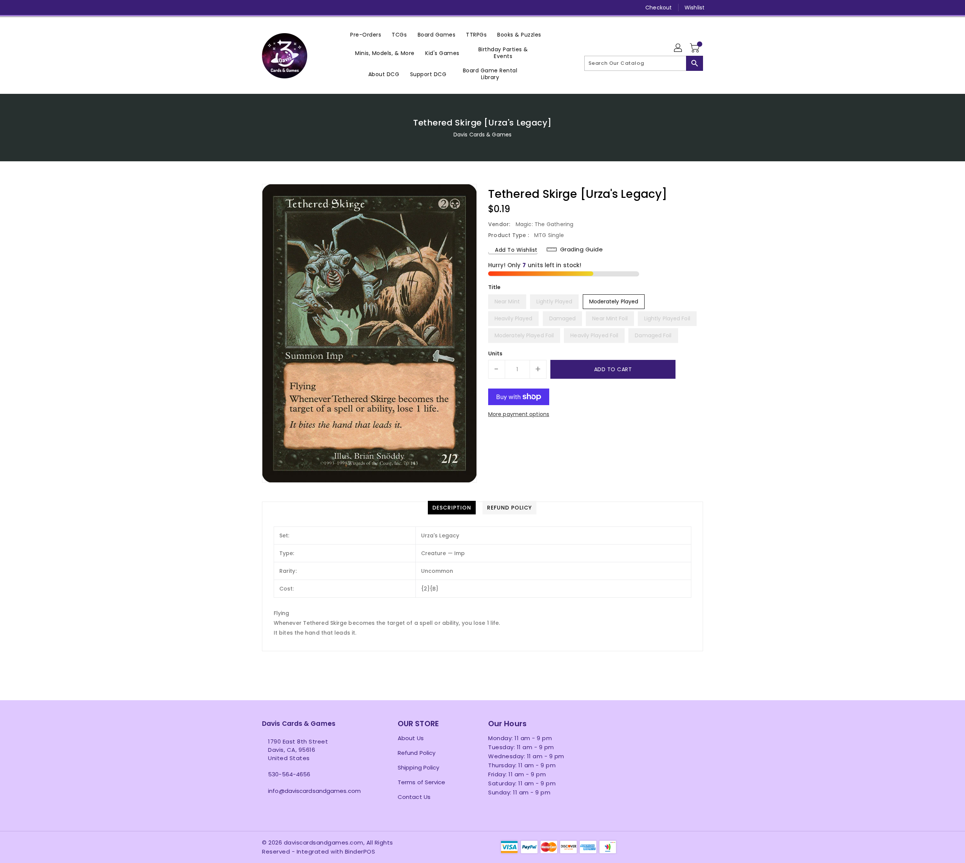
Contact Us (414, 797)
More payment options (518, 414)
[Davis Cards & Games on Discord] (308, 7)
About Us (411, 738)
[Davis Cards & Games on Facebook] (251, 7)
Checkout (658, 7)
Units (495, 353)
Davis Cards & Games (482, 134)
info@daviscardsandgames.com (314, 791)
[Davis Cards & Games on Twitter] (265, 7)
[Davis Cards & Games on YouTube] (294, 7)
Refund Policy (416, 753)
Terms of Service (422, 782)
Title (494, 287)
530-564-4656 (289, 774)
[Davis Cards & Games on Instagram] (280, 7)
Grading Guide (581, 249)
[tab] (452, 507)
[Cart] (695, 48)
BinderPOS (360, 851)
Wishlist (695, 7)
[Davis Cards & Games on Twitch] (323, 7)
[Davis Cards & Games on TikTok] (337, 7)
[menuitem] (366, 34)
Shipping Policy (419, 767)
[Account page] (678, 48)
